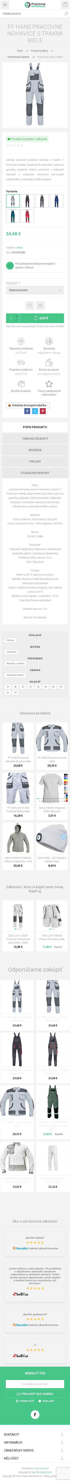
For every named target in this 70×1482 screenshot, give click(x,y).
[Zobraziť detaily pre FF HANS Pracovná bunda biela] (52, 738)
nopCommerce (41, 1468)
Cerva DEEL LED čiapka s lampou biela (52, 859)
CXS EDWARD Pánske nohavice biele (52, 1181)
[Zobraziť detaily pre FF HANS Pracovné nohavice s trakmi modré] (56, 207)
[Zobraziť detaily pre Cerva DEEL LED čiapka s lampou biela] (52, 838)
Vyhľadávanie (66, 13)
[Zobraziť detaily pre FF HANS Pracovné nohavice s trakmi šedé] (42, 207)
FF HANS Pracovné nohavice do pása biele (18, 759)
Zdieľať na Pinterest (43, 411)
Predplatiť (27, 1401)
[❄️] (63, 824)
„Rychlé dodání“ (35, 1237)
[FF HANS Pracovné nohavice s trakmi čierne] (17, 1049)
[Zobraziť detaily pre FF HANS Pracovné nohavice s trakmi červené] (27, 222)
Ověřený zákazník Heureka (43, 1248)
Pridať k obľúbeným (29, 305)
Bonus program (49, 367)
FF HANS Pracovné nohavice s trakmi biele (17, 1019)
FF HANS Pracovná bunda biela (52, 759)
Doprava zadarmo (21, 367)
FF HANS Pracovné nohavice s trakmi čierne (17, 1072)
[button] (13, 801)
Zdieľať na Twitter (35, 411)
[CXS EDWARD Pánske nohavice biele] (53, 1158)
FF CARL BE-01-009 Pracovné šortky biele (18, 809)
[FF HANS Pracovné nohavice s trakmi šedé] (53, 1049)
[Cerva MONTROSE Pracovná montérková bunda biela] (17, 1158)
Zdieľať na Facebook (27, 411)
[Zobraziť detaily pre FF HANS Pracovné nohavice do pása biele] (18, 738)
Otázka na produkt (35, 473)
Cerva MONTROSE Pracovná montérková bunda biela (17, 1181)
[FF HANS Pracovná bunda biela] (17, 1102)
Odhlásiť (48, 1401)
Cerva (19, 247)
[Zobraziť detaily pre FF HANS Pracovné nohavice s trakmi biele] (13, 207)
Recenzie (35, 450)
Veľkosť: (12, 283)
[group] (18, 788)
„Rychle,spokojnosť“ (35, 1314)
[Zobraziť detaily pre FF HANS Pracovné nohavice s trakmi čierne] (27, 207)
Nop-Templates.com (42, 1472)
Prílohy (35, 461)
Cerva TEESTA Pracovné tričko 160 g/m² (52, 809)
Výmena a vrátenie (21, 346)
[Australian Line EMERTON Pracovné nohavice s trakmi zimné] (53, 1102)
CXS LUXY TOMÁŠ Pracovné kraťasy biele (52, 937)
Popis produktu (35, 427)
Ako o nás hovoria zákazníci (35, 1221)
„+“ (35, 1345)
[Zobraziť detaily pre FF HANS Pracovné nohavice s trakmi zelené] (13, 222)
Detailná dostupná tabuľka (29, 405)
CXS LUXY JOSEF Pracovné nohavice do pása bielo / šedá (18, 939)
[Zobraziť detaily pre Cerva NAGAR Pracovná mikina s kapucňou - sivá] (18, 838)
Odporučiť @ (40, 305)
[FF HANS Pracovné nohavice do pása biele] (53, 997)
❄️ (63, 837)
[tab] (35, 427)
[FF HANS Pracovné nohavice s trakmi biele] (17, 997)
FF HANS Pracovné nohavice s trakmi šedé (52, 1072)
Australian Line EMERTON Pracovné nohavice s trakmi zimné (52, 1126)
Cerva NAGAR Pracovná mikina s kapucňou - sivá (18, 859)
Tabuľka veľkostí (35, 438)
